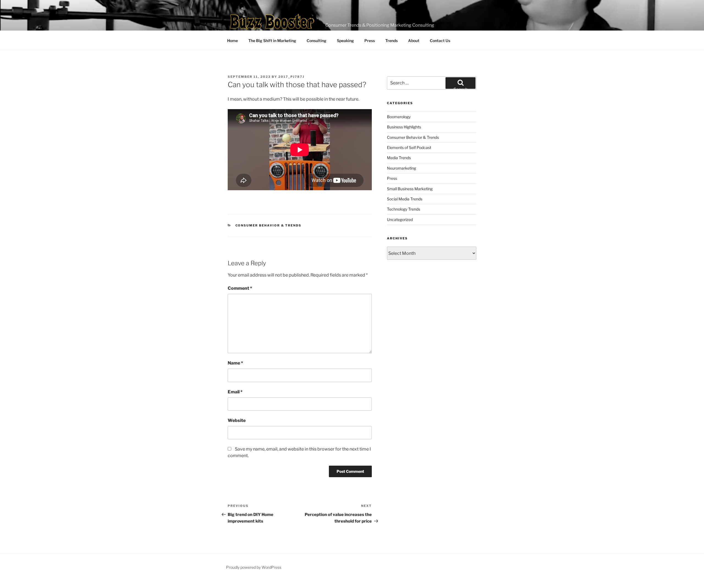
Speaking (345, 40)
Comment (240, 288)
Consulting (316, 40)
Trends (391, 40)
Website (237, 420)
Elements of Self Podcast (409, 147)
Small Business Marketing (410, 188)
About (413, 40)
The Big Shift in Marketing (272, 40)
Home (232, 40)
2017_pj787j (291, 77)
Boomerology (399, 116)
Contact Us (440, 40)
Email (235, 391)
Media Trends (399, 157)
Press (369, 40)
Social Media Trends (404, 199)
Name (235, 363)
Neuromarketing (401, 168)
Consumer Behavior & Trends (268, 225)
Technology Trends (403, 209)
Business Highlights (404, 127)
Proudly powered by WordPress (253, 567)
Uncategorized (400, 219)
